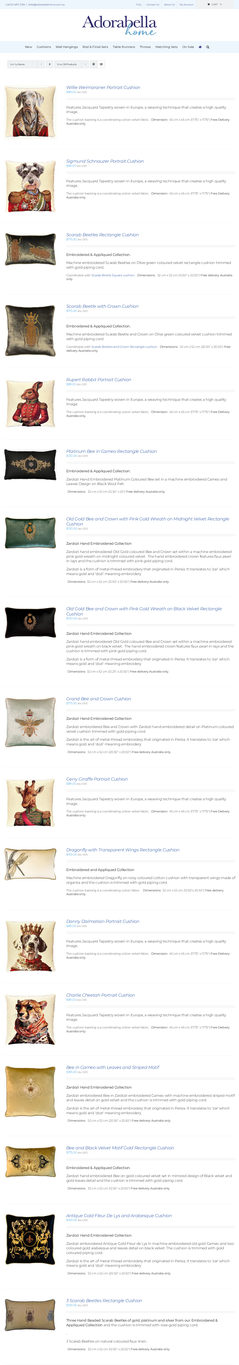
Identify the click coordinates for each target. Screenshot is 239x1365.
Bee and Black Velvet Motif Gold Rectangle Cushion (120, 1147)
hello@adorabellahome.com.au (46, 4)
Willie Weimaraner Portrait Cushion (103, 87)
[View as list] (101, 64)
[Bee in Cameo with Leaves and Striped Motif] (30, 1066)
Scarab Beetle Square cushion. (113, 275)
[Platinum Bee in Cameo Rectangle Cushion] (30, 450)
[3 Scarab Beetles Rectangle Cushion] (30, 1300)
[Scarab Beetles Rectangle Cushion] (30, 234)
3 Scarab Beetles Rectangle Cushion (104, 1300)
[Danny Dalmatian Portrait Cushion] (30, 920)
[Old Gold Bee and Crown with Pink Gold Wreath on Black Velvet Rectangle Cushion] (30, 608)
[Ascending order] (49, 64)
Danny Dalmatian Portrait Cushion (102, 921)
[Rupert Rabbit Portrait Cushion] (30, 379)
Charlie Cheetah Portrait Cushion (100, 995)
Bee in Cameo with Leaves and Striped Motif (112, 1067)
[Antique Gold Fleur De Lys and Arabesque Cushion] (30, 1215)
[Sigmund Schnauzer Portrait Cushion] (30, 160)
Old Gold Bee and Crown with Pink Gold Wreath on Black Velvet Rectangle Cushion (144, 611)
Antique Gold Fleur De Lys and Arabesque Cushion (119, 1215)
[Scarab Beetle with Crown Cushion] (30, 305)
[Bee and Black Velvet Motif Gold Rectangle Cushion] (30, 1147)
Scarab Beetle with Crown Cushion (102, 306)
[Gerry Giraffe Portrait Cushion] (30, 778)
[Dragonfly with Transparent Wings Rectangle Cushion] (30, 849)
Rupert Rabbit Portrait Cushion (98, 379)
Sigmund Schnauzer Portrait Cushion (105, 161)
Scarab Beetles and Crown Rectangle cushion (124, 347)
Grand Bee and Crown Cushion (98, 698)
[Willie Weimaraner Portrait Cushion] (30, 87)
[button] (208, 47)
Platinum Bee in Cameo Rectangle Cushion (111, 451)
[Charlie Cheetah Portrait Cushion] (30, 994)
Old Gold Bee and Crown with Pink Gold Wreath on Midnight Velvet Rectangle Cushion (147, 521)
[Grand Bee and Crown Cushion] (30, 698)
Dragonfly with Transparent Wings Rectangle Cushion (122, 849)
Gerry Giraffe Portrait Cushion (97, 779)
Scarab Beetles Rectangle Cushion (102, 234)
